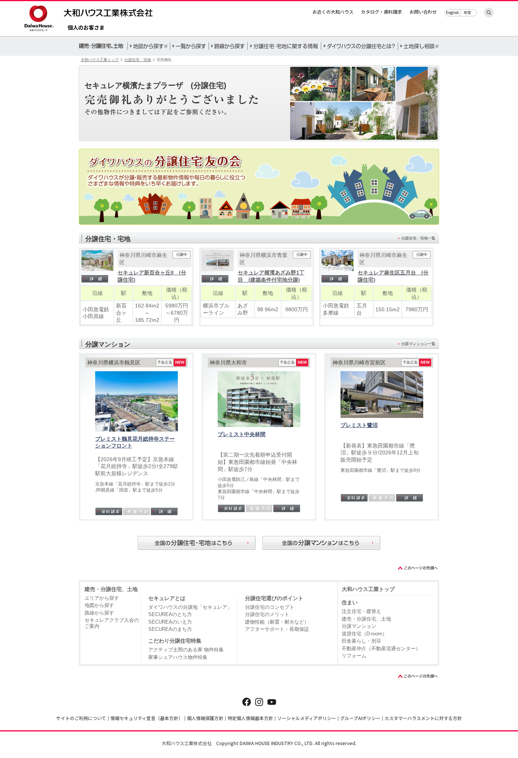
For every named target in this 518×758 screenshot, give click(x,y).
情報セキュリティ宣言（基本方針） (146, 718)
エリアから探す (102, 598)
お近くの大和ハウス (332, 11)
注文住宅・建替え (361, 611)
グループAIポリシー (360, 718)
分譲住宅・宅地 (137, 60)
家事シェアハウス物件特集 (177, 657)
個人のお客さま (86, 28)
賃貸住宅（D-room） (364, 634)
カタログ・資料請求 (381, 11)
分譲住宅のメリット (267, 614)
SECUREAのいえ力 (170, 622)
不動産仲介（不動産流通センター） (381, 648)
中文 (467, 12)
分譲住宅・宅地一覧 (418, 238)
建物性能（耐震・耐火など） (277, 622)
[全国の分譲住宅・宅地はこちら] (197, 543)
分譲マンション (359, 626)
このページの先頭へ (418, 568)
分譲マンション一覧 (418, 344)
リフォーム (354, 656)
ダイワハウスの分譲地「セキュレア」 (190, 607)
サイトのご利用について (81, 718)
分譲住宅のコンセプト (269, 607)
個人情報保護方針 (205, 718)
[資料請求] (109, 511)
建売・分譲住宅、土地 (111, 589)
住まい (350, 602)
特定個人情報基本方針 (250, 718)
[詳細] (97, 278)
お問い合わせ (423, 11)
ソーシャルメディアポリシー (306, 718)
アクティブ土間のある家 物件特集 (186, 649)
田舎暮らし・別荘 (361, 641)
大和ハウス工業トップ (100, 60)
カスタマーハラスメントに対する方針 (423, 718)
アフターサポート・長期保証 (277, 629)
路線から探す (99, 613)
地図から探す (99, 605)
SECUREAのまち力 (170, 629)
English (452, 12)
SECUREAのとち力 (170, 614)
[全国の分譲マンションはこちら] (321, 543)
